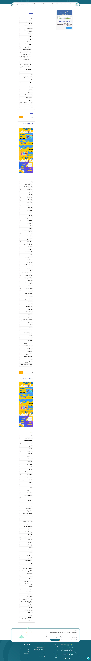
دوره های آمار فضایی (29, 38)
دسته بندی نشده (30, 34)
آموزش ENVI (30, 191)
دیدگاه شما (31, 252)
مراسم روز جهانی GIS (29, 324)
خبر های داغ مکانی (29, 241)
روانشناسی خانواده (29, 46)
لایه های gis (30, 100)
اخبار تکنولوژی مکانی (29, 210)
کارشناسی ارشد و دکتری (29, 296)
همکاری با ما (30, 353)
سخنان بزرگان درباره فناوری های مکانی (27, 272)
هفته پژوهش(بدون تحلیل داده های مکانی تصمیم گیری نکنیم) (26, 347)
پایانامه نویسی (30, 226)
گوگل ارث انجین (30, 314)
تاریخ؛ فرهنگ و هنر (29, 28)
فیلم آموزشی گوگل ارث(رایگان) (28, 288)
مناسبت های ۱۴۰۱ (30, 340)
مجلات (30, 82)
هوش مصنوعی (30, 357)
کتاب (31, 79)
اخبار (57, 646)
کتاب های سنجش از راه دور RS (28, 94)
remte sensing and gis (28, 184)
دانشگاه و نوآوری (30, 33)
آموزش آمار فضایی (29, 196)
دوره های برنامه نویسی (29, 39)
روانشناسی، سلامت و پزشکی (28, 47)
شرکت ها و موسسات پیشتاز (28, 278)
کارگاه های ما (30, 298)
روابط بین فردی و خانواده (28, 51)
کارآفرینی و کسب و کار (29, 291)
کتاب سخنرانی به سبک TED (28, 299)
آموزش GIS (30, 192)
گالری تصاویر (30, 312)
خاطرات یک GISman (29, 238)
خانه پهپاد (70, 3)
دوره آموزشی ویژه (30, 247)
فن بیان (31, 286)
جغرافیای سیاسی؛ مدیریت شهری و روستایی (25, 67)
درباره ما (38, 3)
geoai (31, 181)
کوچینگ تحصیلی (30, 309)
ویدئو (31, 107)
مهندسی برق (30, 105)
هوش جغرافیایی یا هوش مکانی (28, 356)
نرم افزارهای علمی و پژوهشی (27, 57)
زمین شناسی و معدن (28, 69)
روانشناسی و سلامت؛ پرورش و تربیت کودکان (25, 52)
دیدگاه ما (31, 254)
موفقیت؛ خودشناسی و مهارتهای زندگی (26, 54)
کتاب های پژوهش (30, 92)
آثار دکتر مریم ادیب (29, 20)
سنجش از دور (30, 273)
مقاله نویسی (30, 338)
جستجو (21, 117)
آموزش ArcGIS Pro (29, 189)
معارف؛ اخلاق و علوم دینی (28, 103)
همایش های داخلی (29, 351)
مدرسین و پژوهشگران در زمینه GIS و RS (27, 320)
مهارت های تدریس (29, 342)
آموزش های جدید (30, 207)
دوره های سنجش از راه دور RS (28, 42)
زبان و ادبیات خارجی (29, 62)
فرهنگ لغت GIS (30, 285)
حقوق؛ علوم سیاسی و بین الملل (28, 29)
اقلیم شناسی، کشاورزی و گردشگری (26, 66)
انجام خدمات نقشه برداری (28, 217)
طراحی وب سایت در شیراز (28, 282)
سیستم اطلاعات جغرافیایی (28, 275)
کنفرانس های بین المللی (29, 306)
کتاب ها (56, 650)
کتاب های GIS (30, 89)
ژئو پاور (31, 267)
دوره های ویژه (30, 44)
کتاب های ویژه (30, 95)
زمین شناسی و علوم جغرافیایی (28, 64)
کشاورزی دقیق (30, 304)
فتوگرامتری (30, 283)
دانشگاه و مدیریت (29, 31)
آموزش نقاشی (30, 204)
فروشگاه (53, 3)
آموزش (65, 3)
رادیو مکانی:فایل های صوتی (28, 257)
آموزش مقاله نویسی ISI (29, 200)
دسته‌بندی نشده (30, 246)
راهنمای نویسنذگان (29, 260)
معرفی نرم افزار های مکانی (28, 330)
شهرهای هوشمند (30, 280)
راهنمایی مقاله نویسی (29, 262)
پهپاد (31, 233)
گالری (61, 3)
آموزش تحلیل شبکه (29, 197)
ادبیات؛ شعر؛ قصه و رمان (29, 21)
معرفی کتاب (30, 327)
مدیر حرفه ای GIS (30, 322)
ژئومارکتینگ (30, 270)
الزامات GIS (30, 215)
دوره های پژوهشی (29, 41)
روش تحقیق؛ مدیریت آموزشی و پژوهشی (26, 56)
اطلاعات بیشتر (52, 5)
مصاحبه (31, 325)
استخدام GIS (30, 212)
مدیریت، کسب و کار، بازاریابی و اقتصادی (26, 102)
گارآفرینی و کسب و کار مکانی (28, 311)
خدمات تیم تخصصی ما (29, 243)
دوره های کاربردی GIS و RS (28, 251)
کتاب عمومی (30, 86)
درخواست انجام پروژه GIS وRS (28, 244)
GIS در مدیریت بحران (29, 183)
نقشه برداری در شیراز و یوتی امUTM (27, 345)
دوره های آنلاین (30, 249)
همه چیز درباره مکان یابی (29, 354)
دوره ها (57, 648)
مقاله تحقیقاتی (30, 337)
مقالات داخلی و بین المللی (28, 333)
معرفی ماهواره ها (30, 329)
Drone (31, 18)
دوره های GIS (30, 36)
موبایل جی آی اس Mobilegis (28, 343)
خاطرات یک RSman (29, 239)
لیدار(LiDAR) (30, 316)
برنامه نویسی (30, 221)
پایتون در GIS (30, 228)
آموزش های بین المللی (29, 205)
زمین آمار (31, 265)
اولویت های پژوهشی (29, 218)
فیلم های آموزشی (30, 290)
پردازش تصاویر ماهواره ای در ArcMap (27, 230)
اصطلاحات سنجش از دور (29, 213)
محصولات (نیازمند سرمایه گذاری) (27, 319)
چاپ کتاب (31, 236)
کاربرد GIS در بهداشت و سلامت (28, 294)
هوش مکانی (30, 359)
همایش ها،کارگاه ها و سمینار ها (28, 349)
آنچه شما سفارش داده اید (29, 209)
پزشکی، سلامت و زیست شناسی (27, 49)
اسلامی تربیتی (30, 23)
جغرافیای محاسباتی (29, 234)
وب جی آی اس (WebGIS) (28, 362)
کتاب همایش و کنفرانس (29, 97)
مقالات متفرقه (30, 335)
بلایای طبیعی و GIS (29, 223)
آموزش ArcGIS (30, 187)
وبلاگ (57, 3)
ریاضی (31, 61)
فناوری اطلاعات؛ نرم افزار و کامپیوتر (27, 76)
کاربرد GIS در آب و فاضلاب (28, 293)
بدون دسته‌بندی (30, 26)
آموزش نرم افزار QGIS (29, 202)
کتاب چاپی (30, 80)
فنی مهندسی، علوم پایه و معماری (28, 77)
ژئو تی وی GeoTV (29, 269)
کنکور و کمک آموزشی (29, 99)
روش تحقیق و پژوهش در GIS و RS (27, 264)
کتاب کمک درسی (30, 87)
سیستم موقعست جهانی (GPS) (28, 277)
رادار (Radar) (30, 256)
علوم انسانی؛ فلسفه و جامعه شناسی (27, 72)
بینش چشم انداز (30, 225)
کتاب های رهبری (30, 301)
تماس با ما (33, 3)
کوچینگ (31, 307)
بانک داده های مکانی (29, 220)
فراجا (31, 74)
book (31, 16)
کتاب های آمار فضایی (29, 90)
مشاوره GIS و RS (44, 3)
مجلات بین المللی (30, 317)
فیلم (49, 3)
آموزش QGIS (30, 194)
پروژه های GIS (30, 231)
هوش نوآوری (30, 361)
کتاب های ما (30, 303)
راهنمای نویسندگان (29, 259)
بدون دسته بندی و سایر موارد (28, 25)
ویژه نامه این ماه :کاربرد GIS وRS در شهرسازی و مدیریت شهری (26, 365)
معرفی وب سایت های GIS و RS (28, 332)
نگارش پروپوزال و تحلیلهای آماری (27, 59)
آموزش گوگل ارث (30, 199)
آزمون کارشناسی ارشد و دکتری (28, 186)
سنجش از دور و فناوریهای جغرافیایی (26, 70)
